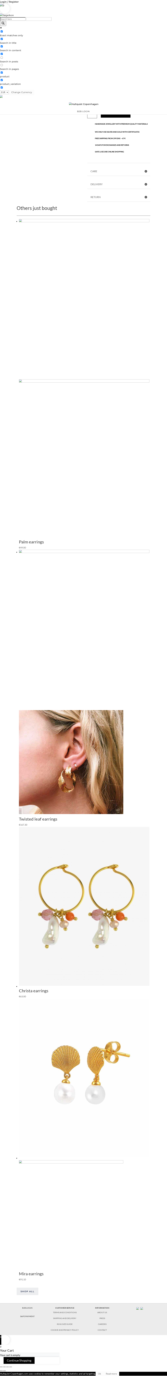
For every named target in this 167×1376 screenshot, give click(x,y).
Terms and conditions (65, 1312)
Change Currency (21, 92)
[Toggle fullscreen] (7, 1366)
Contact (102, 1330)
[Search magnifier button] (3, 23)
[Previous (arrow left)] (1, 1370)
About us (102, 1312)
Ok (99, 1373)
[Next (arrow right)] (4, 1370)
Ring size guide (65, 1324)
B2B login (83, 111)
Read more (111, 1373)
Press (102, 1318)
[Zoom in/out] (10, 1366)
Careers (102, 1324)
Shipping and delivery (64, 1318)
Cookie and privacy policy (65, 1330)
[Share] (4, 1366)
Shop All (27, 1291)
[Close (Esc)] (1, 1366)
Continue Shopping (19, 1360)
